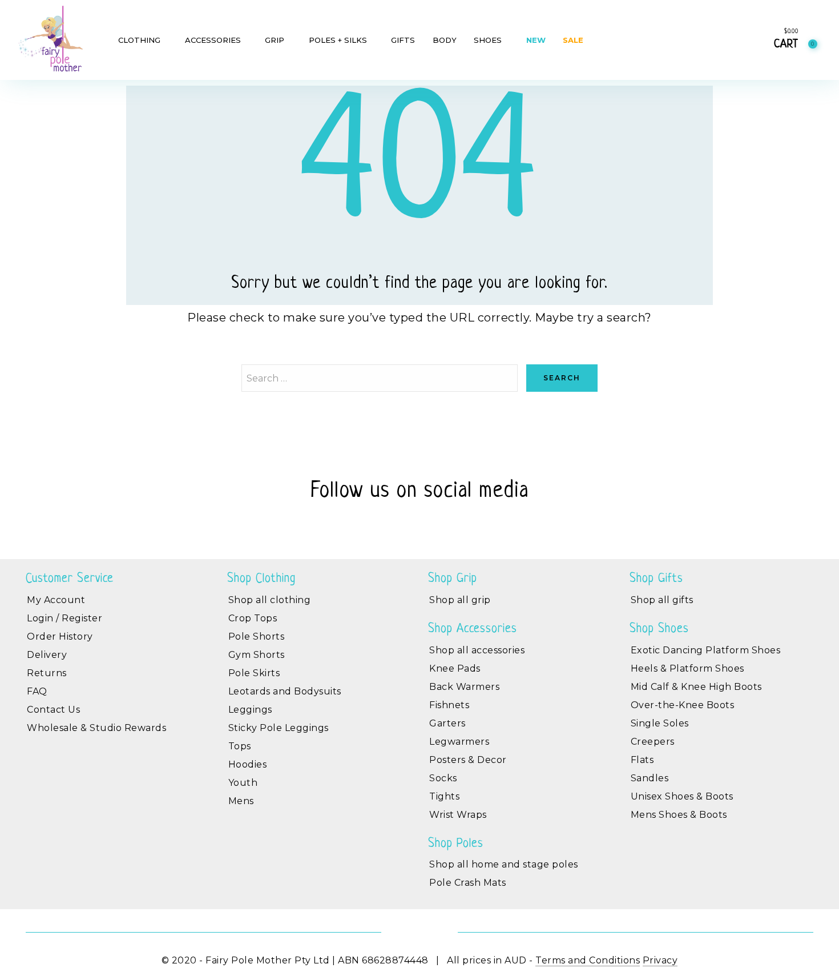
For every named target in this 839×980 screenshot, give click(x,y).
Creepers (653, 741)
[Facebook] (407, 524)
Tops (239, 746)
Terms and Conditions (587, 960)
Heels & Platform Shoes (687, 668)
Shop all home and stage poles (503, 864)
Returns (47, 673)
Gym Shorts (256, 654)
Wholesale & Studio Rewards (96, 727)
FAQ (37, 691)
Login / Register (64, 618)
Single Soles (660, 723)
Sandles (650, 778)
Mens (241, 801)
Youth (243, 782)
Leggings (250, 709)
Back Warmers (464, 686)
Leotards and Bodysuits (284, 691)
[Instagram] (432, 524)
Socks (443, 778)
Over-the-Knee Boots (683, 705)
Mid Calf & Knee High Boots (696, 686)
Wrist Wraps (458, 814)
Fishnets (449, 705)
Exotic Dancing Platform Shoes (706, 650)
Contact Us (53, 709)
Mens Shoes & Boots (679, 814)
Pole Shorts (256, 636)
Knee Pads (455, 668)
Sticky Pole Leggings (278, 727)
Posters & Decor (468, 759)
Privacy (660, 960)
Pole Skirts (254, 673)
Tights (444, 796)
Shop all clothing (269, 600)
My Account (56, 600)
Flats (642, 759)
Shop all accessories (477, 650)
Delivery (47, 654)
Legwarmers (459, 741)
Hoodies (247, 764)
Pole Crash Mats (467, 882)
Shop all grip (460, 600)
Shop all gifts (662, 600)
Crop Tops (252, 618)
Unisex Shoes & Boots (682, 796)
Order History (60, 636)
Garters (447, 723)
